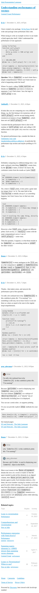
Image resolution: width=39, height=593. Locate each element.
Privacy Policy (20, 582)
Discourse (13, 587)
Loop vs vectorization (9, 514)
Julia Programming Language (11, 2)
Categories (11, 578)
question (3, 540)
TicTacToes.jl (26, 29)
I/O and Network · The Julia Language (14, 424)
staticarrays (10, 540)
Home (3, 578)
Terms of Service (7, 582)
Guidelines (20, 578)
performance (16, 556)
